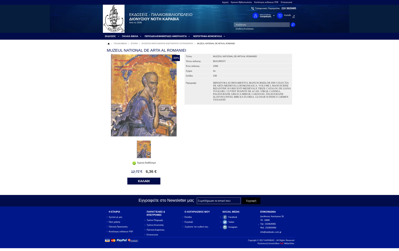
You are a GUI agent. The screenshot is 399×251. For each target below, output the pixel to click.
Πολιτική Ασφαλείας (155, 230)
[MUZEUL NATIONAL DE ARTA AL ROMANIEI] (144, 157)
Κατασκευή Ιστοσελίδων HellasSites (276, 243)
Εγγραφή (189, 222)
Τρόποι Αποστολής (155, 225)
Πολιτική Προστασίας (118, 227)
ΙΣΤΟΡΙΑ (134, 43)
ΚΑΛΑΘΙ (144, 181)
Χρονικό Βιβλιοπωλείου (241, 2)
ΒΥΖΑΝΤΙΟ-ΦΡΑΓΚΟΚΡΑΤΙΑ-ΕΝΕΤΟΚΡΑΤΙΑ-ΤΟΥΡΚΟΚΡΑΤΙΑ (167, 43)
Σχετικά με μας (115, 217)
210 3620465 (288, 8)
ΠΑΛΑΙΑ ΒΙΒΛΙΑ (120, 43)
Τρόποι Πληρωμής (155, 220)
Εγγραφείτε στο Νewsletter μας (166, 200)
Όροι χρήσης (114, 222)
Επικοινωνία (286, 2)
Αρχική (225, 2)
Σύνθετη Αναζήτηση (244, 29)
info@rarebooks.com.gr (270, 232)
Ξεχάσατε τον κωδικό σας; (197, 227)
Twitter (231, 222)
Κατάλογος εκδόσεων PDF (266, 2)
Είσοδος (188, 217)
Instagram (232, 227)
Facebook (232, 217)
